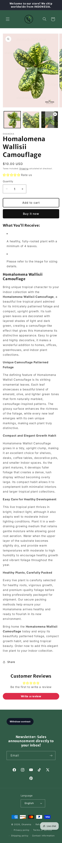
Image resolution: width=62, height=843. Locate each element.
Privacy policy (21, 830)
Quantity (8, 181)
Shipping (23, 168)
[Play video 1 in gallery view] (49, 119)
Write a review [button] (31, 696)
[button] (7, 19)
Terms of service (42, 830)
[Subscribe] (51, 755)
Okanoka (26, 824)
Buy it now (31, 213)
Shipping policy (19, 835)
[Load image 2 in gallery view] (30, 119)
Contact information (43, 835)
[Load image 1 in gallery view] (12, 119)
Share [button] (11, 662)
